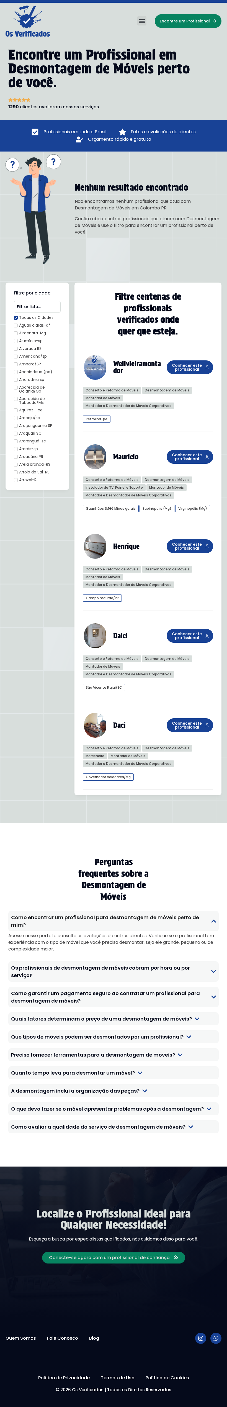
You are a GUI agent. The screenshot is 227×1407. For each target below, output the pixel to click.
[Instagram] (200, 1338)
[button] (141, 20)
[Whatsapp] (215, 1338)
